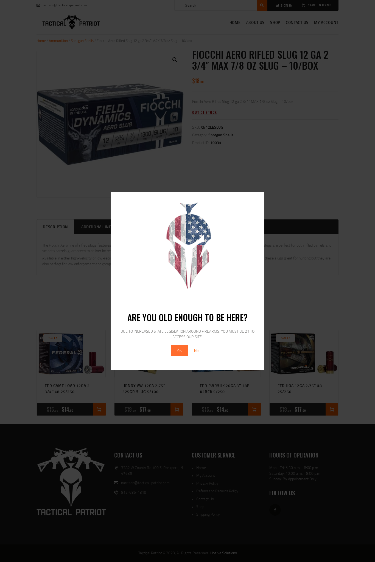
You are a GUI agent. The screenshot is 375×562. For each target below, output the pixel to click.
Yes (179, 350)
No (196, 350)
